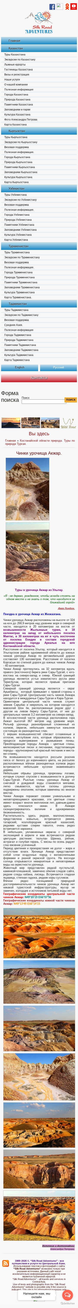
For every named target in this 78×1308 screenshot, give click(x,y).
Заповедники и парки (17, 109)
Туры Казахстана (14, 54)
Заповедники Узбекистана (20, 229)
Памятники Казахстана (18, 104)
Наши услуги (12, 79)
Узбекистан (16, 188)
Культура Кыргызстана (18, 177)
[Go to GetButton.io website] (68, 1303)
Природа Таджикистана (18, 340)
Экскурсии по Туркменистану (22, 257)
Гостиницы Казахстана (18, 69)
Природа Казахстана (17, 99)
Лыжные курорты (15, 64)
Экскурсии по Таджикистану (21, 315)
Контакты (39, 377)
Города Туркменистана (18, 272)
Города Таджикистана (17, 335)
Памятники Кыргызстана (19, 167)
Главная (14, 40)
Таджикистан (18, 303)
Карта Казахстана (15, 124)
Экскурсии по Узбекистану (20, 199)
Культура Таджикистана (18, 355)
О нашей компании (16, 84)
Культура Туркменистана (19, 292)
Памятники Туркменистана (20, 282)
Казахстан (16, 48)
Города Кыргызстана (17, 157)
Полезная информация (18, 89)
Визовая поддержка (16, 147)
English (19, 367)
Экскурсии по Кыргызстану (20, 142)
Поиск (25, 397)
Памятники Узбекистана (19, 224)
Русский (58, 367)
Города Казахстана (16, 94)
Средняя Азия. (13, 325)
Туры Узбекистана (15, 194)
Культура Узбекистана (18, 234)
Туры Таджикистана (16, 310)
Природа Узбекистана (18, 219)
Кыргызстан (17, 131)
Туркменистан (19, 246)
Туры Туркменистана (17, 252)
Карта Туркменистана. (18, 297)
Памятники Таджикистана (20, 345)
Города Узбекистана (16, 214)
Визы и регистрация (16, 74)
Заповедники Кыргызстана (20, 172)
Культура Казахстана (17, 114)
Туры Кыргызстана (15, 137)
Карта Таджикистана (17, 360)
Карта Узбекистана (16, 239)
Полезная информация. (19, 152)
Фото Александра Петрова (20, 119)
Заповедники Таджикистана (21, 350)
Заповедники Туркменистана (22, 287)
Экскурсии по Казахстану (19, 59)
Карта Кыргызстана (16, 182)
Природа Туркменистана (19, 277)
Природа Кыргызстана (18, 162)
